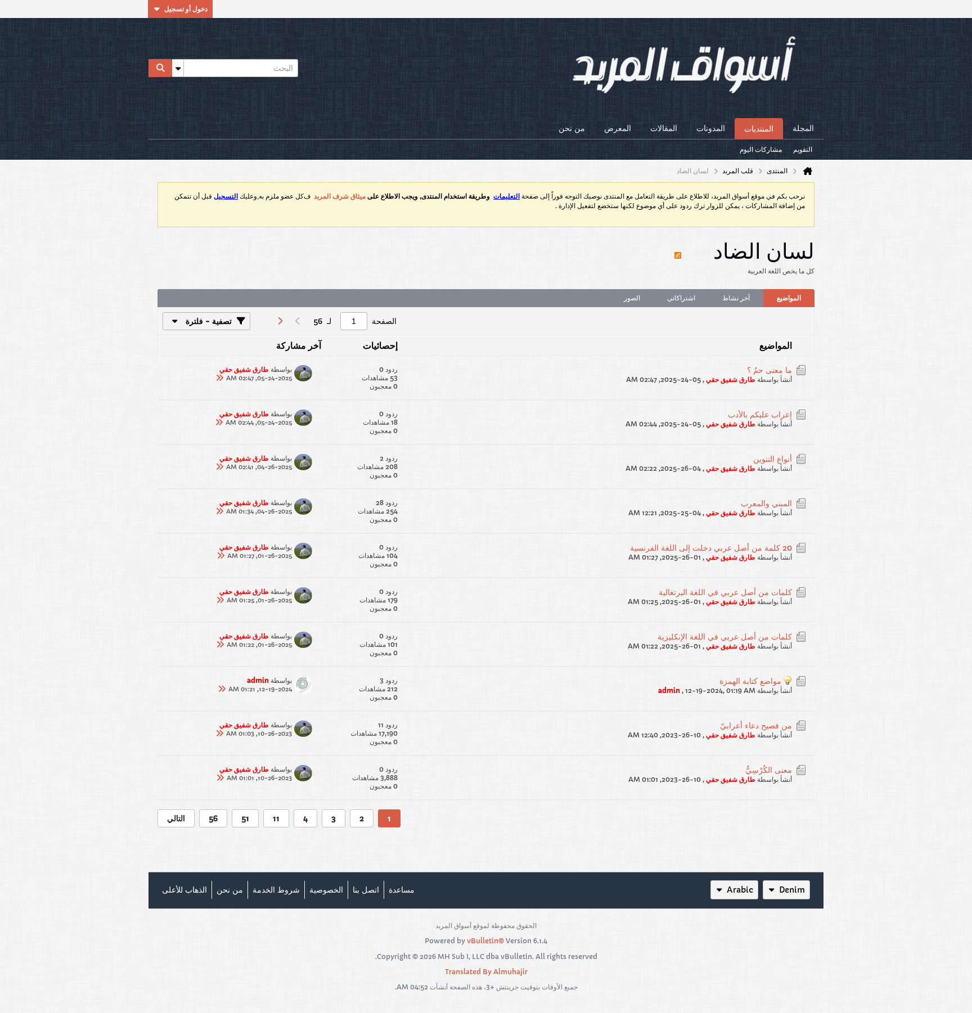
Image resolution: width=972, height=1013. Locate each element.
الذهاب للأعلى (184, 890)
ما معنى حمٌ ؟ (769, 370)
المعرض (617, 128)
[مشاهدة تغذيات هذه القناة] (677, 250)
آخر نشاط (736, 298)
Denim (792, 890)
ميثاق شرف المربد (340, 196)
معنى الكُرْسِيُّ (768, 770)
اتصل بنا (366, 890)
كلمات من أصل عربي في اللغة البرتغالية (725, 592)
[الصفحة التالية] (279, 321)
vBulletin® (485, 941)
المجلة (803, 128)
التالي (176, 818)
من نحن (572, 128)
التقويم (802, 149)
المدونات (710, 128)
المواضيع (789, 298)
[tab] (788, 298)
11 (276, 818)
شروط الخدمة (276, 890)
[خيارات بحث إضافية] (178, 68)
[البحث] (160, 68)
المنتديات (758, 129)
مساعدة (402, 890)
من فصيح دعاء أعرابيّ (756, 726)
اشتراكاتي (681, 298)
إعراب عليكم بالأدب (760, 414)
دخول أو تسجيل (186, 8)
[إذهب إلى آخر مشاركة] (219, 377)
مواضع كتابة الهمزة (750, 681)
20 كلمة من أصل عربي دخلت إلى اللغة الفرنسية (711, 548)
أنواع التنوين (772, 459)
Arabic (740, 890)
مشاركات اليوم (761, 149)
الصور (632, 298)
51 (245, 818)
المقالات (663, 128)
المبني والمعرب (766, 503)
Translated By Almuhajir (486, 971)
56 (213, 818)
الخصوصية (326, 890)
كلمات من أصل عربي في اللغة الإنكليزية (725, 637)
